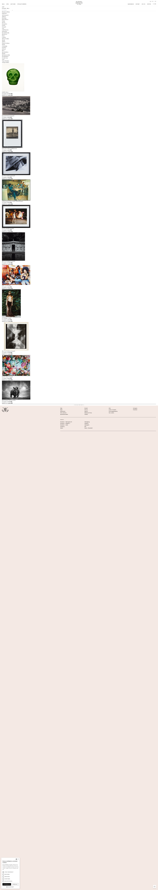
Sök (155, 4)
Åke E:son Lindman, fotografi (8, 261)
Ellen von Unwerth (6, 285)
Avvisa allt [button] (15, 884)
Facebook (135, 409)
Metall (3, 40)
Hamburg (86, 423)
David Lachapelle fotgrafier (8, 228)
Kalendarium (131, 4)
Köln (85, 426)
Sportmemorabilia (6, 55)
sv (150, 1)
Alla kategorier (5, 15)
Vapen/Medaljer (5, 60)
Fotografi (4, 26)
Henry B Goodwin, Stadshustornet (9, 148)
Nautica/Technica (6, 43)
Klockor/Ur (4, 34)
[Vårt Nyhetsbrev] (154, 886)
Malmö (61, 428)
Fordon (3, 25)
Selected (4, 49)
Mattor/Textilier (5, 38)
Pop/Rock (4, 47)
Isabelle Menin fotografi (7, 376)
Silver (3, 50)
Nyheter (149, 4)
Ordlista (86, 414)
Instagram (135, 408)
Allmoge (4, 16)
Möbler (3, 41)
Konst (3, 35)
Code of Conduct (112, 409)
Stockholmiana (5, 56)
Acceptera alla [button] (6, 884)
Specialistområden (21, 4)
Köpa (7, 4)
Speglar (3, 53)
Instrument (4, 31)
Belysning (4, 18)
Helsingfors (86, 425)
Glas (3, 28)
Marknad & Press (88, 412)
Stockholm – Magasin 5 (65, 423)
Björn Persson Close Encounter (9, 400)
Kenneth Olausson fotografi (8, 115)
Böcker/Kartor (5, 19)
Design (3, 21)
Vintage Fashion (5, 62)
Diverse (3, 22)
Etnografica (4, 24)
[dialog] (10, 873)
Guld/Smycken (5, 29)
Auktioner (13, 4)
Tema (3, 59)
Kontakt (138, 4)
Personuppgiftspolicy (113, 411)
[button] (10, 887)
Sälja (3, 4)
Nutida (3, 44)
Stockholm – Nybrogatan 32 (66, 422)
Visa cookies (111, 412)
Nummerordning (6, 11)
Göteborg (62, 426)
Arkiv (110, 408)
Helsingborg (87, 422)
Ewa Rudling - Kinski (6, 318)
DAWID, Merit (5, 92)
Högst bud (4, 13)
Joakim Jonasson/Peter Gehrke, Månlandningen (12, 201)
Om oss (143, 4)
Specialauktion (5, 52)
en (152, 1)
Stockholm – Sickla (64, 425)
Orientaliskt (4, 46)
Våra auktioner (63, 412)
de (155, 1)
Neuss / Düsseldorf (88, 428)
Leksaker (4, 37)
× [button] (18, 859)
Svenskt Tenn (5, 58)
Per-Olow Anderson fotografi (8, 175)
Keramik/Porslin (5, 32)
